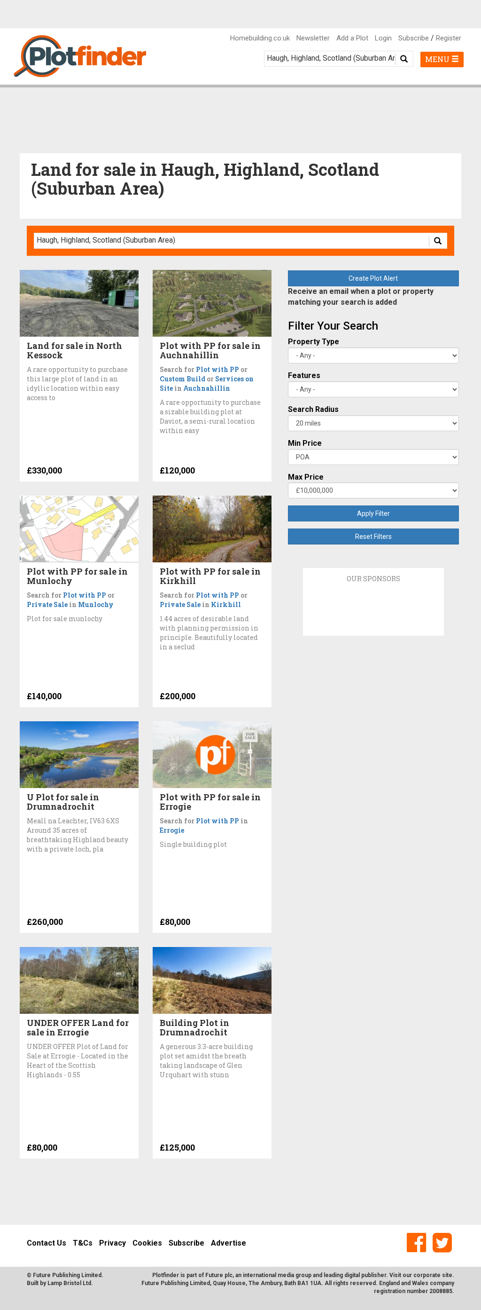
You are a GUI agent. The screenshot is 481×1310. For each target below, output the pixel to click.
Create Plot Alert (373, 278)
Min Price (305, 443)
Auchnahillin (206, 388)
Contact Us (46, 1243)
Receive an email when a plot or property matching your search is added (361, 297)
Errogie (172, 830)
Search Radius (313, 409)
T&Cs (83, 1243)
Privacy (112, 1243)
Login (383, 38)
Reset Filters (373, 536)
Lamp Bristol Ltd (69, 1283)
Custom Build (182, 378)
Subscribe (413, 38)
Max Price (306, 477)
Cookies (147, 1243)
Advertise (228, 1243)
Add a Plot (352, 38)
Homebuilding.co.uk (260, 38)
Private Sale (47, 604)
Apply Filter (373, 513)
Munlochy (96, 604)
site (447, 1275)
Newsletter (313, 38)
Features (304, 375)
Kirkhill (226, 604)
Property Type (313, 341)
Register (448, 38)
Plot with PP (217, 369)
